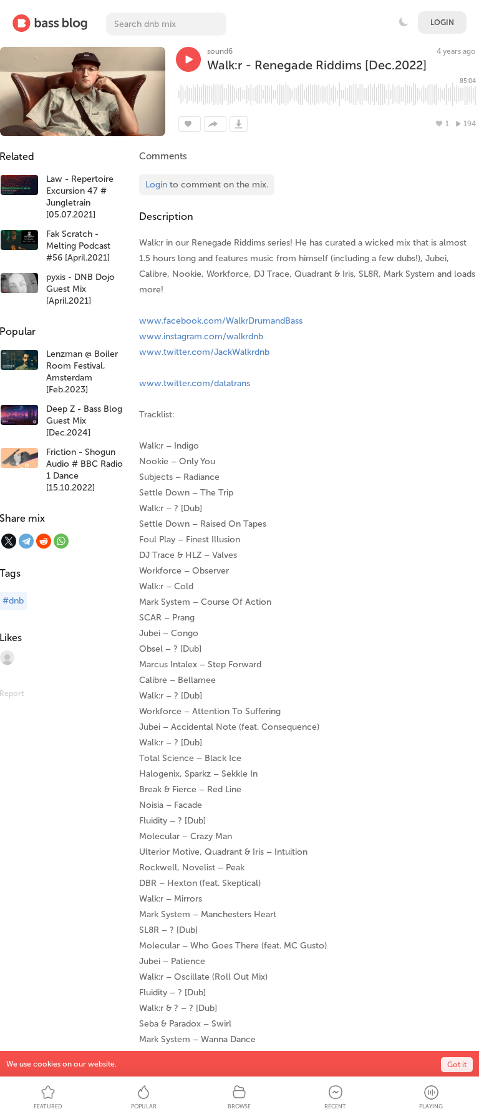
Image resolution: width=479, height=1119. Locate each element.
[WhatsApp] (61, 541)
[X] (8, 541)
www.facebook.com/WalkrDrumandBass (220, 321)
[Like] (189, 124)
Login (442, 22)
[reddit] (43, 541)
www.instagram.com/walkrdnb (201, 336)
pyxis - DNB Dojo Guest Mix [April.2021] (80, 289)
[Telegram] (26, 541)
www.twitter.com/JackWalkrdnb (204, 352)
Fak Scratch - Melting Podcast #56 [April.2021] (78, 246)
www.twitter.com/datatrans (194, 383)
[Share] (215, 124)
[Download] (239, 124)
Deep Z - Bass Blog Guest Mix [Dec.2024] (84, 421)
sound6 (220, 51)
